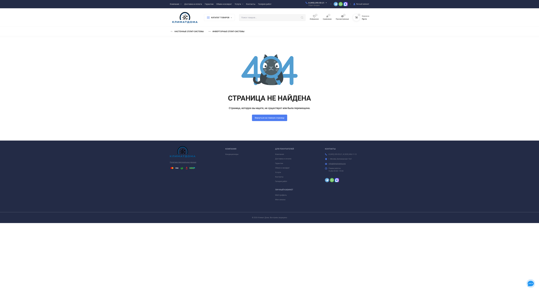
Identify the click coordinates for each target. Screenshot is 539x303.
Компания (279, 154)
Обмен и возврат (282, 168)
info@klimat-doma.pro (337, 164)
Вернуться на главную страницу (269, 118)
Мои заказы (280, 199)
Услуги (278, 172)
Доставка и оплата (283, 159)
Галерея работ (281, 181)
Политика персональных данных (183, 162)
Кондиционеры (231, 154)
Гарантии (279, 163)
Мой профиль (281, 195)
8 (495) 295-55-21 (316, 3)
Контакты (279, 177)
